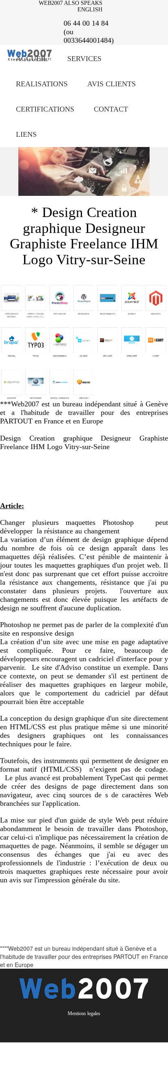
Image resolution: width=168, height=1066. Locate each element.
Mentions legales (84, 1013)
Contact (111, 109)
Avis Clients (111, 84)
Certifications (45, 109)
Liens (26, 134)
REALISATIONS (42, 84)
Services (84, 59)
